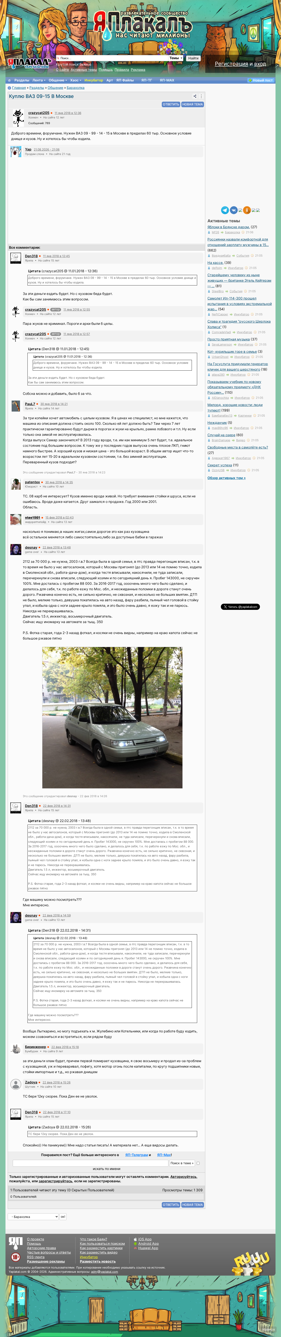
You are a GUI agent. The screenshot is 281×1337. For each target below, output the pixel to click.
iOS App (145, 1239)
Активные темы (84, 70)
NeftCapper (220, 314)
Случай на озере (221, 435)
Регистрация (231, 64)
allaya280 (218, 374)
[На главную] (9, 80)
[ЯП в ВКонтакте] (234, 210)
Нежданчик (217, 423)
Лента (37, 80)
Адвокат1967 (221, 458)
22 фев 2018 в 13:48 (57, 547)
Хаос (74, 80)
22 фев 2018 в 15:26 (56, 1082)
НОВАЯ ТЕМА (192, 104)
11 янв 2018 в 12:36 (68, 113)
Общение (56, 80)
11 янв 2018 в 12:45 (56, 256)
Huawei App (148, 1248)
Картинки (245, 415)
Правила (122, 70)
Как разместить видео (98, 1252)
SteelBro (218, 291)
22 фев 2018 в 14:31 (57, 805)
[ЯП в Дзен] (240, 210)
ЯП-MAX (167, 80)
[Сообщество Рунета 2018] (238, 1263)
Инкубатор (94, 80)
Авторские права (41, 1248)
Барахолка (76, 88)
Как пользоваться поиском (102, 1243)
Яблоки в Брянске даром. (228, 227)
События (242, 255)
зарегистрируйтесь (55, 1181)
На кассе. (215, 263)
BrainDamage (221, 440)
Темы (174, 58)
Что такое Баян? (93, 1239)
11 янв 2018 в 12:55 (76, 309)
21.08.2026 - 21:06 (46, 149)
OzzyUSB (218, 470)
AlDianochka (220, 397)
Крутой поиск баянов (73, 64)
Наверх (268, 1329)
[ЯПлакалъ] (30, 63)
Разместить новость (98, 1261)
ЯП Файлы (125, 80)
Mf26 (215, 232)
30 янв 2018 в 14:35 (59, 482)
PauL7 (30, 404)
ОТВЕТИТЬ (171, 104)
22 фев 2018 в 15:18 (65, 1047)
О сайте (62, 70)
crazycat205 (38, 113)
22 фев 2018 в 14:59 (57, 915)
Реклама (138, 70)
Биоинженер (35, 1047)
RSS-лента (36, 1257)
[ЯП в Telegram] (225, 210)
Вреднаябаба (221, 255)
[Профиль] (18, 118)
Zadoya (31, 1082)
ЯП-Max (164, 1155)
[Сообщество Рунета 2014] (264, 1263)
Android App (148, 1243)
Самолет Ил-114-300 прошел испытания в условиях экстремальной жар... (239, 303)
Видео (240, 440)
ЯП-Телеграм (136, 1155)
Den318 (31, 256)
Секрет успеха (219, 465)
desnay (31, 547)
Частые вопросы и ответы (49, 1252)
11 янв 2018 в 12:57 (76, 334)
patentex (32, 482)
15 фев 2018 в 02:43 (59, 517)
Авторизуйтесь (183, 1177)
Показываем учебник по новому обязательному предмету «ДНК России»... (234, 387)
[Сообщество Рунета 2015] (251, 1263)
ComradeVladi (221, 332)
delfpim (217, 268)
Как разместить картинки (101, 1248)
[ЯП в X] (253, 210)
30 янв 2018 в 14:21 (54, 404)
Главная (19, 88)
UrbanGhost (220, 357)
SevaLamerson (222, 344)
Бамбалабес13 (222, 415)
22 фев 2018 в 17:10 (56, 1112)
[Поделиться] (195, 96)
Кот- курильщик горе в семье (232, 351)
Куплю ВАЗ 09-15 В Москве (41, 96)
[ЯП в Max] (258, 210)
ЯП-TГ (146, 80)
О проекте (35, 1239)
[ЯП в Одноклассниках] (247, 210)
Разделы (21, 80)
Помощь (106, 70)
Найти (193, 58)
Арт (109, 80)
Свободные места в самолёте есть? (237, 447)
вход (260, 64)
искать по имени (106, 1169)
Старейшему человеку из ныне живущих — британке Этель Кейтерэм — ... (239, 280)
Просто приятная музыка (228, 339)
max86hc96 (220, 428)
